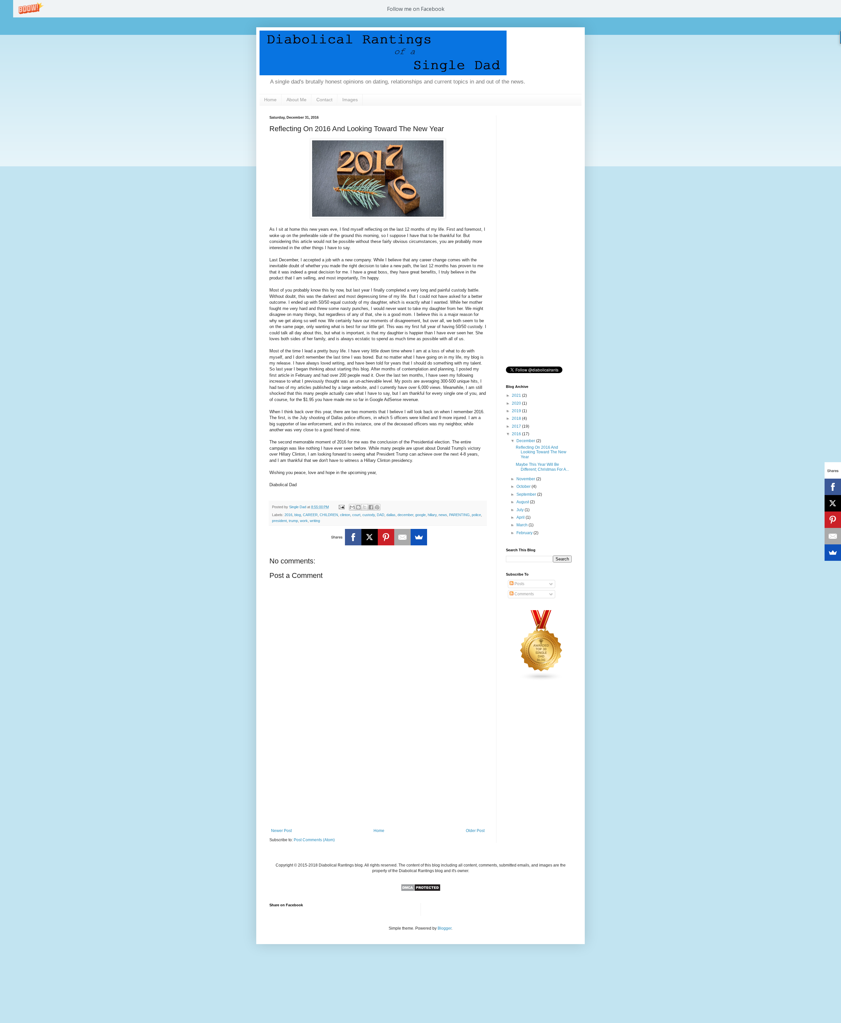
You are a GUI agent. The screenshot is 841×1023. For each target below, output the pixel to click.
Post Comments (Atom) (314, 840)
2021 (517, 395)
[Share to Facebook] (371, 507)
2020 (517, 403)
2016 (288, 515)
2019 (517, 411)
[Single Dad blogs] (541, 680)
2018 (517, 418)
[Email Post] (341, 507)
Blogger (444, 928)
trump (293, 521)
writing (315, 521)
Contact (324, 99)
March (522, 525)
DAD (380, 515)
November (526, 479)
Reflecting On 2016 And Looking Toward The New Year (541, 452)
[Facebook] (353, 537)
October (524, 486)
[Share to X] (364, 507)
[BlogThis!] (358, 507)
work (304, 521)
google (420, 515)
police (476, 515)
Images (350, 99)
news (443, 515)
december (405, 515)
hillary (432, 515)
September (526, 494)
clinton (345, 515)
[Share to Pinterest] (377, 507)
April (521, 517)
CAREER (310, 515)
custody (368, 515)
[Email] (402, 537)
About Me (296, 99)
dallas (391, 515)
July (520, 510)
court (356, 515)
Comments (523, 594)
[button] (415, 9)
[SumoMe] (419, 537)
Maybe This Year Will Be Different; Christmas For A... (542, 466)
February (525, 533)
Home (270, 99)
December (526, 441)
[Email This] (352, 507)
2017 (517, 426)
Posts (518, 584)
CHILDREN (329, 515)
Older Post (475, 830)
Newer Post (281, 830)
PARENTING (459, 515)
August (523, 502)
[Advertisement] (377, 774)
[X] (369, 537)
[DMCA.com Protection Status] (421, 890)
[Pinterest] (386, 537)
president (279, 521)
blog (297, 515)
